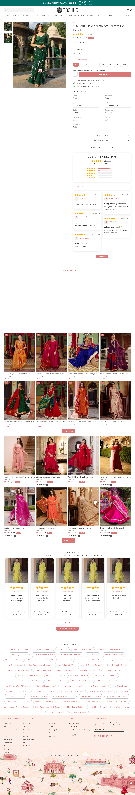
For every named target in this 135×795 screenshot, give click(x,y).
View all (68, 431)
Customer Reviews (29, 733)
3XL (110, 65)
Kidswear (71, 15)
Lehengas (7, 733)
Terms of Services (75, 735)
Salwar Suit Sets (9, 723)
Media (25, 736)
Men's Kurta (8, 743)
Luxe (127, 15)
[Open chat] (131, 783)
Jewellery (102, 15)
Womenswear (46, 15)
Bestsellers (32, 15)
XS (76, 65)
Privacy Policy (73, 726)
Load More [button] (102, 256)
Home (6, 20)
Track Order (53, 726)
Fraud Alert (53, 723)
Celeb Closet (27, 746)
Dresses (6, 736)
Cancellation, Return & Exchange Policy (80, 731)
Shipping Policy (74, 723)
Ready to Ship (116, 15)
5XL (124, 65)
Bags (92, 15)
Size (75, 60)
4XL (117, 65)
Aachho (77, 23)
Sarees (6, 726)
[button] (78, 34)
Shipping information (102, 140)
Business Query (28, 739)
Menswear (60, 15)
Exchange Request (55, 730)
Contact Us (53, 736)
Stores (25, 726)
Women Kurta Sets (10, 730)
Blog (24, 743)
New (8, 15)
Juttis (6, 746)
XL (97, 65)
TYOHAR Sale (18, 15)
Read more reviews (67, 629)
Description (102, 135)
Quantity (77, 49)
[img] (80, 195)
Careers (26, 730)
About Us (26, 723)
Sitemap (52, 733)
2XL (103, 65)
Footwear (83, 15)
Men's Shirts (8, 739)
